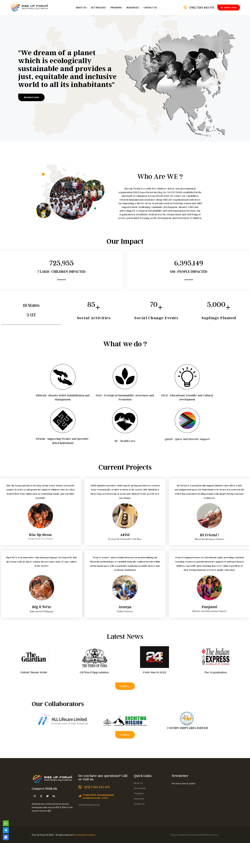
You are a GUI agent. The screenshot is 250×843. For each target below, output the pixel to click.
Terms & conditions (179, 834)
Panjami (209, 606)
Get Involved (98, 7)
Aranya (125, 606)
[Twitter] (47, 796)
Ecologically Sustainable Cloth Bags (125, 538)
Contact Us (150, 7)
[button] (228, 7)
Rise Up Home (40, 534)
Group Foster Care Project (40, 538)
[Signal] (6, 837)
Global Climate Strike (33, 672)
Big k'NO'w (41, 606)
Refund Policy (211, 834)
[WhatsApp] (6, 823)
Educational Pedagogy (42, 611)
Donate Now (32, 97)
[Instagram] (35, 796)
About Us (81, 7)
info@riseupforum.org (89, 804)
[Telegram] (6, 830)
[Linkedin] (54, 796)
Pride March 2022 (154, 672)
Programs (116, 7)
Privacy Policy (197, 834)
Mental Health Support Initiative (209, 539)
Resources (132, 7)
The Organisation (215, 672)
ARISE (125, 534)
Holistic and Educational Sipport (209, 611)
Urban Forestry (125, 611)
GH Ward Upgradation (94, 672)
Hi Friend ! (209, 534)
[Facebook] (41, 796)
